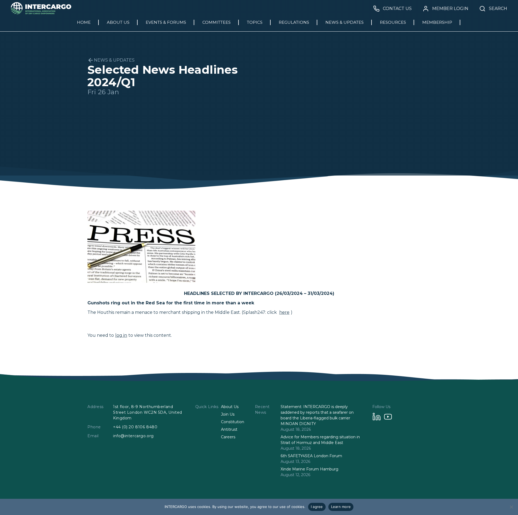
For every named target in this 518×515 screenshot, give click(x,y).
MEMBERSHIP (437, 22)
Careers (228, 437)
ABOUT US (118, 22)
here (284, 312)
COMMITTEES (216, 22)
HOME (84, 22)
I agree (317, 506)
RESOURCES (393, 22)
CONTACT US (397, 8)
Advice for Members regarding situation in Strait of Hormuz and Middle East (320, 440)
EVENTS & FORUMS (166, 22)
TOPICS (255, 22)
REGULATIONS (294, 22)
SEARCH (498, 8)
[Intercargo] (41, 12)
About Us (229, 406)
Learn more (341, 506)
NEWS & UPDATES (344, 22)
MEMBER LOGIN (450, 8)
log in (121, 335)
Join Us (227, 414)
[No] (511, 507)
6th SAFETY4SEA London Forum (311, 455)
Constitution (232, 421)
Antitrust (229, 429)
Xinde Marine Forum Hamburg (309, 469)
